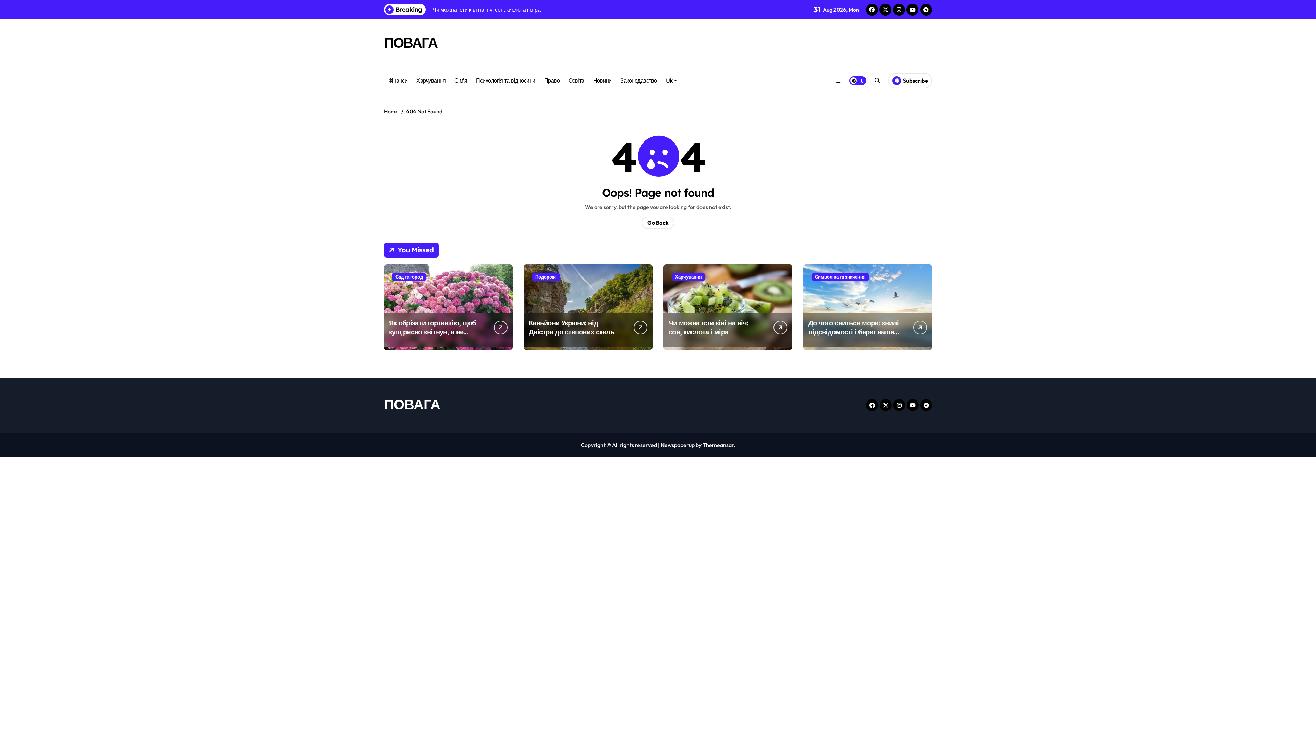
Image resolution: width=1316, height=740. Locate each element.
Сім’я (460, 80)
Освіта (576, 80)
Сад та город (409, 277)
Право (552, 80)
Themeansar (718, 445)
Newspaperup (678, 445)
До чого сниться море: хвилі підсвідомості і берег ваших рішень (853, 332)
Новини (602, 80)
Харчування (431, 80)
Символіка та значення (840, 277)
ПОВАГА (410, 42)
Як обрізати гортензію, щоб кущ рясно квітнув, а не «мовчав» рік (432, 332)
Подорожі (546, 277)
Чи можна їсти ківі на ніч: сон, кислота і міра (708, 327)
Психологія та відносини (505, 80)
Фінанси (398, 80)
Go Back (658, 222)
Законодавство (638, 80)
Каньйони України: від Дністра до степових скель (571, 327)
